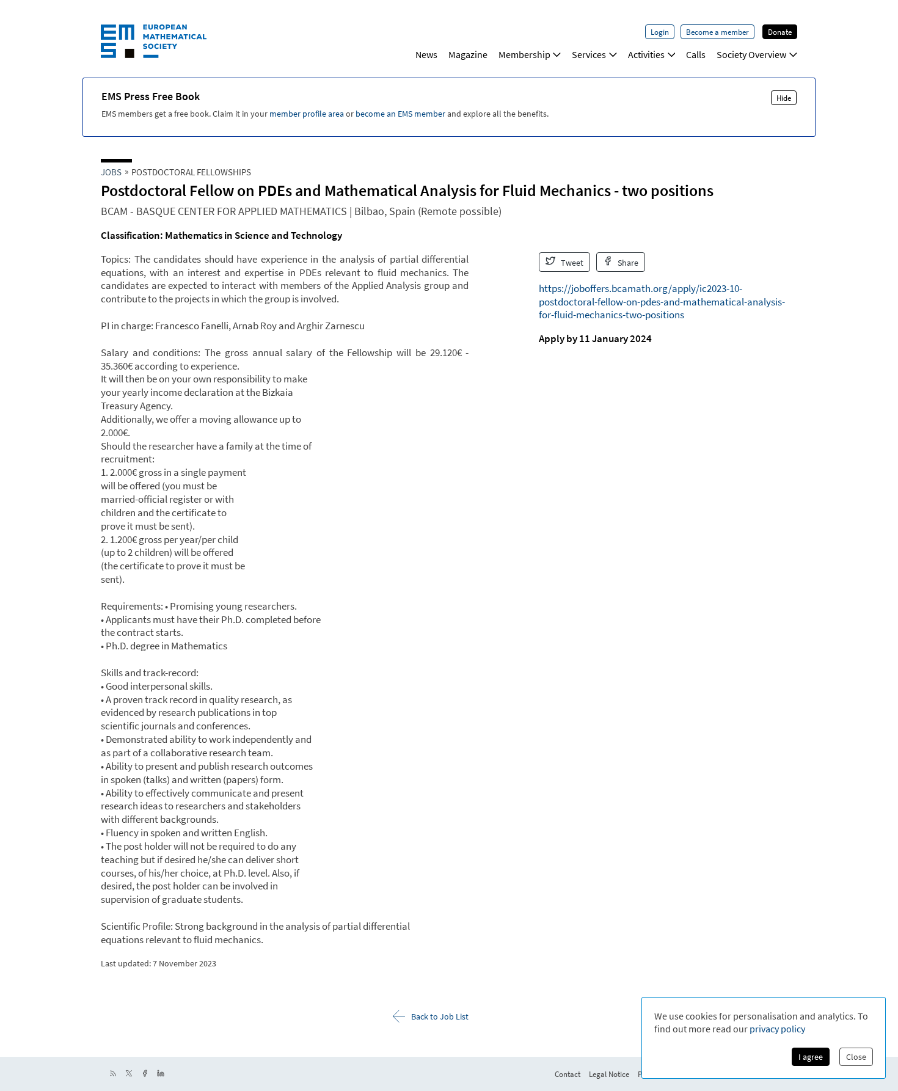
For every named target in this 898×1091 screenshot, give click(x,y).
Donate (780, 32)
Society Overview (751, 54)
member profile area (306, 113)
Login (660, 32)
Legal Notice (609, 1074)
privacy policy (777, 1029)
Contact (567, 1074)
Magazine (467, 54)
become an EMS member (400, 113)
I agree (810, 1056)
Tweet (571, 262)
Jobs (111, 172)
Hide (783, 98)
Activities (646, 54)
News (426, 54)
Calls (696, 54)
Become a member (717, 32)
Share (627, 262)
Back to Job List (440, 1016)
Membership (524, 54)
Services (589, 54)
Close (856, 1056)
